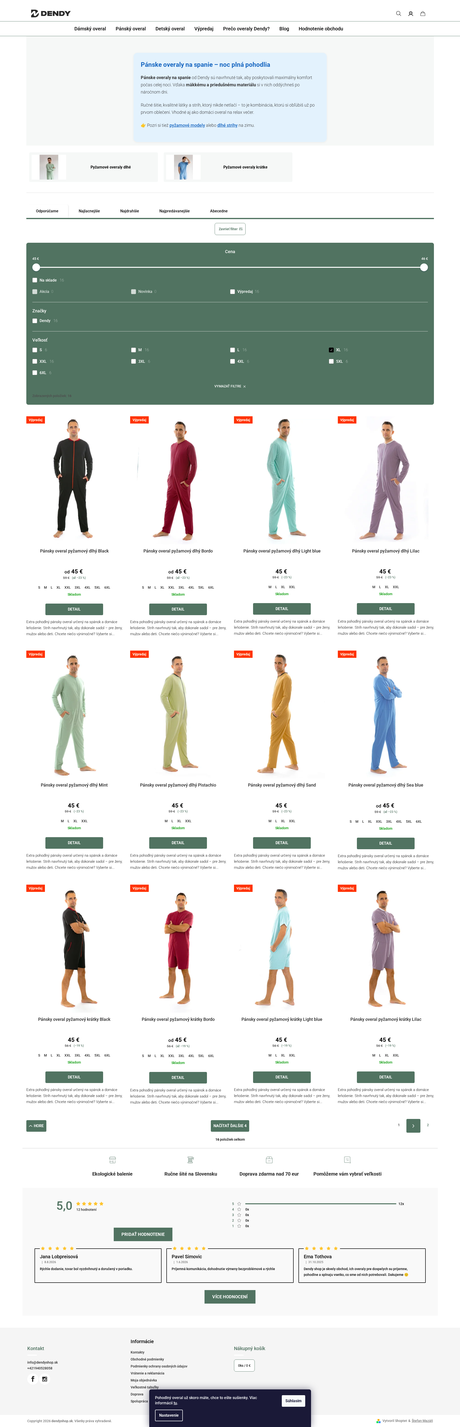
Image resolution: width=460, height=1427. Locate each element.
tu (175, 1403)
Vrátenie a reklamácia (147, 1373)
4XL (243, 361)
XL (342, 350)
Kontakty (137, 1352)
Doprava (137, 1394)
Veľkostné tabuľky (145, 1387)
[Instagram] (44, 1379)
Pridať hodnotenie (142, 1234)
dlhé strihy (227, 125)
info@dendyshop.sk (42, 1362)
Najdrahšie (129, 211)
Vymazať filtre (227, 386)
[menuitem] (90, 28)
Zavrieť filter (228, 229)
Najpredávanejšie (174, 211)
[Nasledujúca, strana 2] (413, 1126)
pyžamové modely (187, 125)
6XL (45, 372)
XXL (47, 361)
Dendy (49, 320)
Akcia (46, 291)
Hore (39, 1126)
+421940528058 (39, 1368)
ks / (244, 1365)
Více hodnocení (230, 1296)
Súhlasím (293, 1401)
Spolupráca (139, 1401)
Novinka (147, 291)
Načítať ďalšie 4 (230, 1126)
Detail (74, 609)
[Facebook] (32, 1379)
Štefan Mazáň (422, 1421)
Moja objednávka (144, 1380)
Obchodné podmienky (147, 1359)
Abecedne (219, 211)
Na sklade (52, 280)
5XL (342, 361)
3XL (144, 361)
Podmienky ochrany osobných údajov (159, 1366)
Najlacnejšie (89, 211)
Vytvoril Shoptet (394, 1421)
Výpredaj (248, 291)
